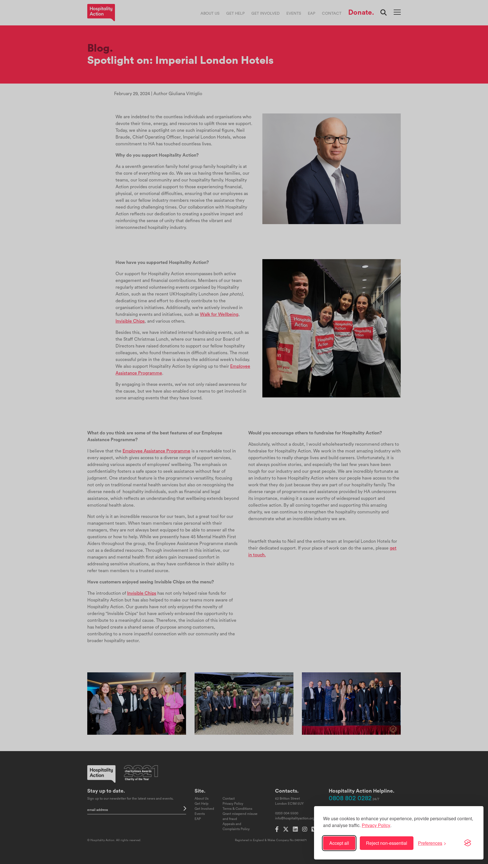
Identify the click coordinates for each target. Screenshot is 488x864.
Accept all (339, 843)
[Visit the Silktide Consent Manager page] (467, 843)
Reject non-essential (386, 843)
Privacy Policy (376, 825)
